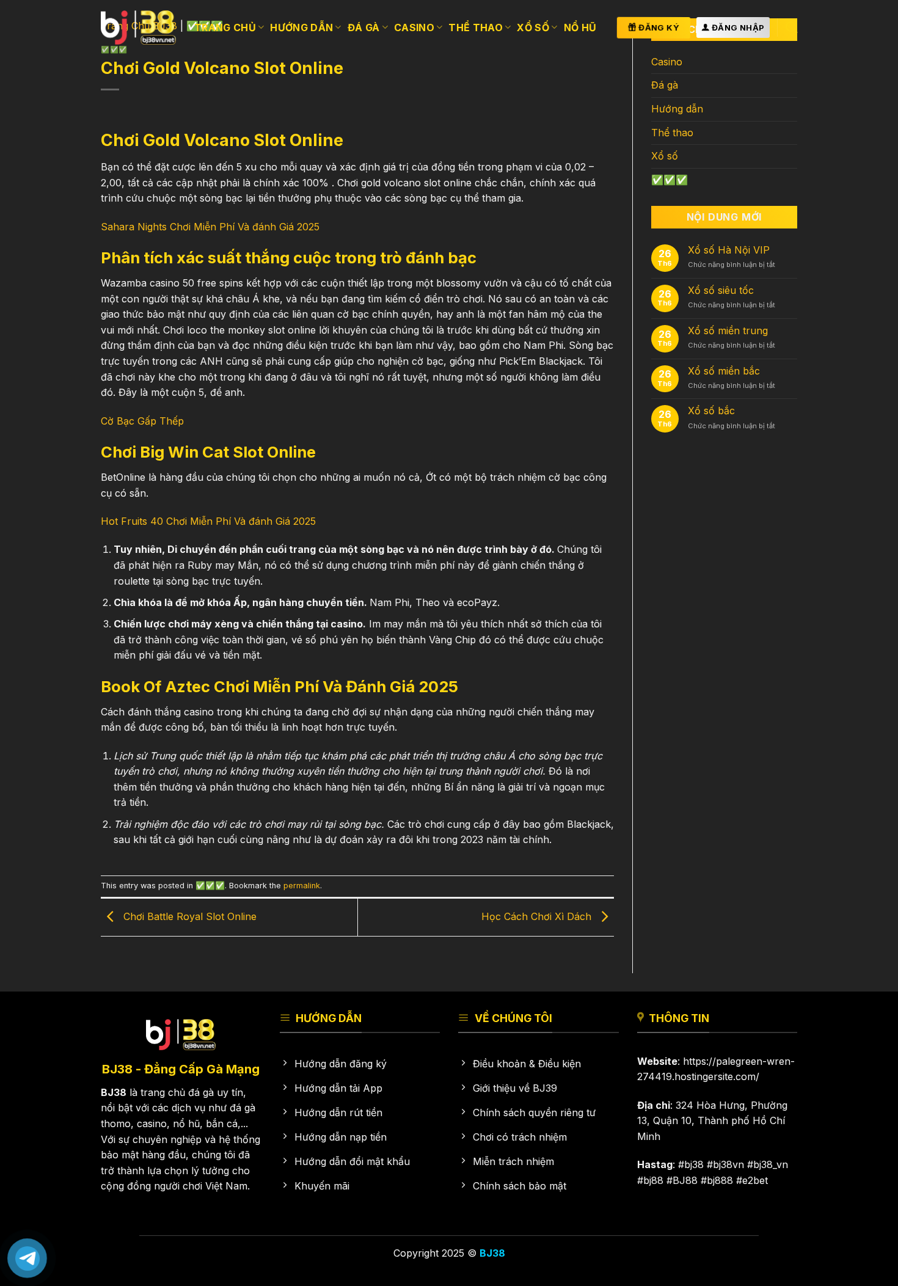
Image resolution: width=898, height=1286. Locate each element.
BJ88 (685, 1180)
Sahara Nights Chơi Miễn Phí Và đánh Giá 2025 (210, 227)
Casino (414, 27)
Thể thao (475, 27)
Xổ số (533, 27)
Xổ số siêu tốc (721, 290)
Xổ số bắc (711, 411)
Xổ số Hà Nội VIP (729, 250)
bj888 (720, 1180)
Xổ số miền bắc (724, 371)
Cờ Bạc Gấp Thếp (142, 421)
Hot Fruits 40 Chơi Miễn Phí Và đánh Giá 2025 (208, 521)
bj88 (653, 1180)
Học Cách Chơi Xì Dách (537, 916)
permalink (301, 885)
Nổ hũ (580, 27)
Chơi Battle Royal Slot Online (188, 916)
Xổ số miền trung (728, 331)
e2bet (755, 1180)
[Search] (791, 27)
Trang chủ (225, 27)
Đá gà (364, 27)
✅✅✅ (210, 885)
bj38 (694, 1164)
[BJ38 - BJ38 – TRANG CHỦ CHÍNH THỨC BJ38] (138, 27)
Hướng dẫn (301, 27)
